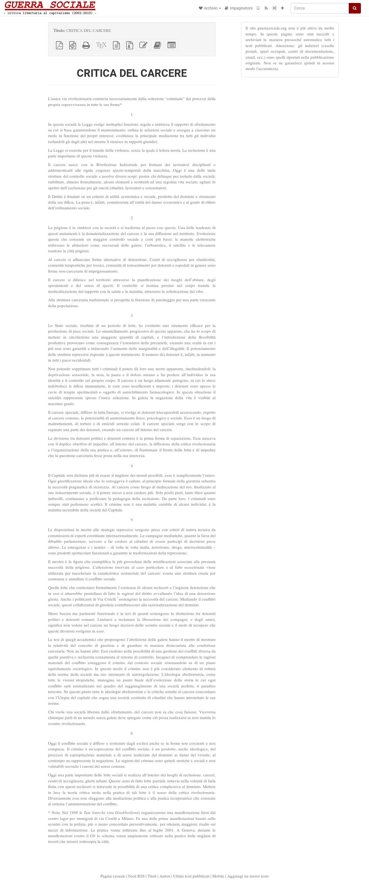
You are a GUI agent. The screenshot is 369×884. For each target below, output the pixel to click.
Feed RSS (136, 876)
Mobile (218, 876)
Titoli (151, 876)
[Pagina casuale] (274, 8)
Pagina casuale (112, 876)
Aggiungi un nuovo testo (248, 876)
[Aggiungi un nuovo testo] (283, 8)
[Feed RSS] (266, 8)
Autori (164, 876)
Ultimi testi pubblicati (191, 876)
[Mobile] (258, 8)
